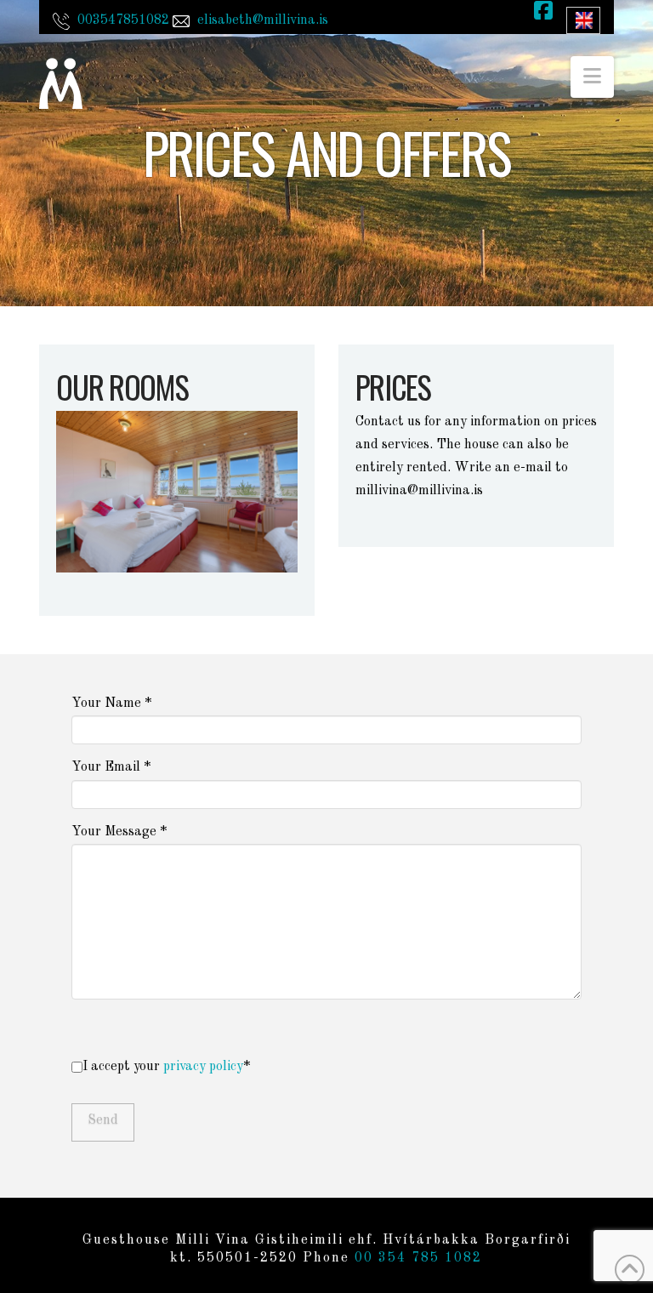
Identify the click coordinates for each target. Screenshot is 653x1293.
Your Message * (119, 832)
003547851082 (123, 20)
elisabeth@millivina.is (262, 20)
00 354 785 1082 (418, 1258)
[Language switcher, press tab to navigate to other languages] (583, 20)
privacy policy (203, 1067)
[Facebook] (543, 14)
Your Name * (111, 703)
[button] (592, 77)
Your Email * (110, 767)
